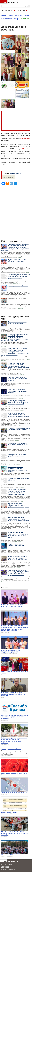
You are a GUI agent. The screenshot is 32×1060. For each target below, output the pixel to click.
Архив (11, 16)
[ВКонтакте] (3, 183)
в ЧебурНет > (25, 19)
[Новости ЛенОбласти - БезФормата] (9, 2)
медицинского (25, 138)
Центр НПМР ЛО (16, 173)
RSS (14, 869)
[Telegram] (11, 183)
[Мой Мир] (15, 183)
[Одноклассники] (7, 183)
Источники (18, 16)
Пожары (16, 19)
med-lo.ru (6, 108)
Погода (26, 16)
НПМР (23, 149)
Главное (4, 16)
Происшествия (6, 19)
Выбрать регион (5, 867)
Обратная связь (5, 866)
